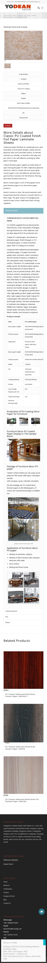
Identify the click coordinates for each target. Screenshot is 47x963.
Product (6, 892)
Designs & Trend (8, 896)
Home (5, 882)
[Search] (37, 7)
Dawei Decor (8, 864)
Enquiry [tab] (7, 622)
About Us (6, 885)
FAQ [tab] (6, 617)
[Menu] (42, 7)
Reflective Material (10, 860)
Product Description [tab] (11, 211)
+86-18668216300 (10, 923)
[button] (42, 912)
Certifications (7, 889)
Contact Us (7, 903)
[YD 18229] (23, 46)
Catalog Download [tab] (11, 611)
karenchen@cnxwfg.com (32, 1)
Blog (4, 900)
